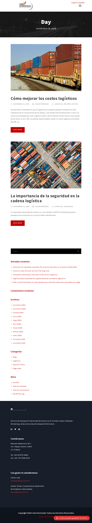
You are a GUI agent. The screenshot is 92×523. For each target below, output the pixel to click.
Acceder (16, 382)
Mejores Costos (71, 104)
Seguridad (68, 206)
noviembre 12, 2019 (21, 104)
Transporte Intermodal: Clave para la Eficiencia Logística (35, 275)
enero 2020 (17, 335)
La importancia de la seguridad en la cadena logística (45, 198)
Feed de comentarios (21, 390)
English (74, 3)
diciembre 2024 (19, 305)
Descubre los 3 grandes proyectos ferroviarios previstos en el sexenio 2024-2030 (45, 267)
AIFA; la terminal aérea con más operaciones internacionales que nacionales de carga (46, 282)
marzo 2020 (17, 328)
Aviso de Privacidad (47, 517)
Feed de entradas (19, 386)
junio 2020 (17, 316)
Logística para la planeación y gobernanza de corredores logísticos (39, 278)
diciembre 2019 (19, 339)
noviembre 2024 (19, 309)
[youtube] (19, 429)
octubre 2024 (18, 313)
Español (81, 3)
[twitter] (15, 429)
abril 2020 (17, 324)
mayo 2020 (17, 320)
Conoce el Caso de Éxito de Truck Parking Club (31, 271)
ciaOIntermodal (42, 104)
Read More (17, 129)
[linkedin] (11, 429)
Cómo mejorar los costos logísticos (44, 98)
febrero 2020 (18, 332)
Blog (14, 357)
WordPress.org (18, 394)
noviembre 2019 (19, 343)
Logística (58, 104)
